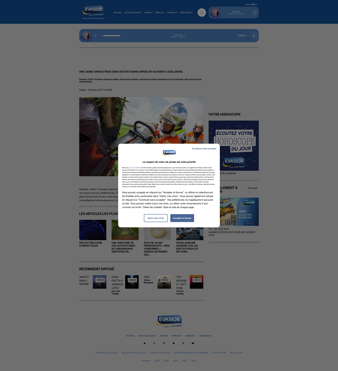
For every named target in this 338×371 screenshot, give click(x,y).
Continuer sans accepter (204, 148)
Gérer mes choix (156, 218)
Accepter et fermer (182, 218)
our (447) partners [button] (134, 167)
